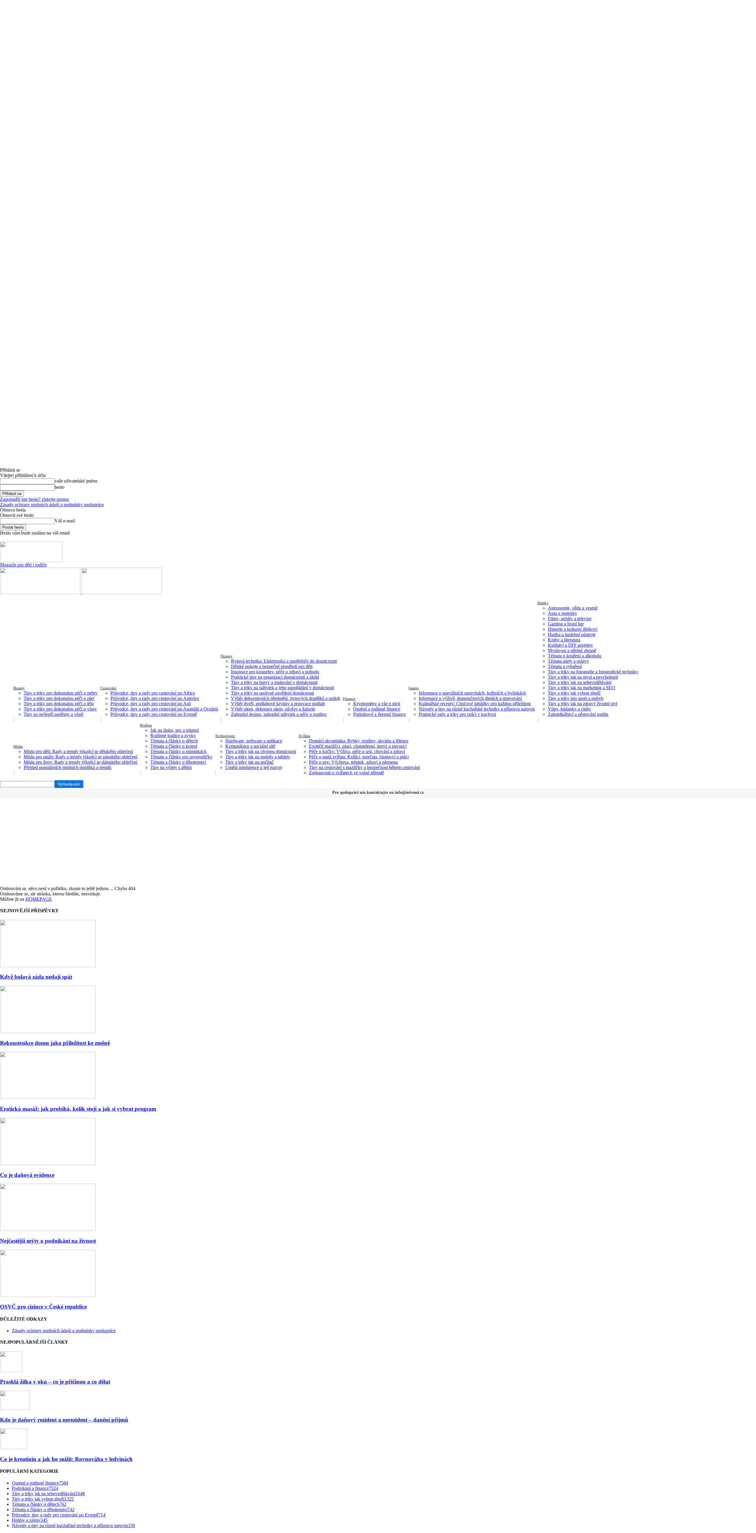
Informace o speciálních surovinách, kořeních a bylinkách (472, 692)
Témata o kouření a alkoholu (574, 655)
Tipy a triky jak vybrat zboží (574, 692)
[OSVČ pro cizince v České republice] (48, 1295)
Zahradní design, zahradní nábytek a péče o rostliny (279, 714)
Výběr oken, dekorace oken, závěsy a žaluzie (273, 708)
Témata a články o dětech (174, 740)
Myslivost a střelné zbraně (572, 650)
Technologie (225, 736)
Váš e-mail (65, 520)
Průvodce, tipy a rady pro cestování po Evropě (153, 714)
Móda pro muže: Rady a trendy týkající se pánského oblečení (80, 756)
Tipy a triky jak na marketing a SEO (581, 687)
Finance (349, 698)
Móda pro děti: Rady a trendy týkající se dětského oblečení (78, 751)
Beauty (19, 688)
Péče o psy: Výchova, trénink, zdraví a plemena (353, 762)
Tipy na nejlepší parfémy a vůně (53, 714)
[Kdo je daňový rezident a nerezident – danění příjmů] (15, 1408)
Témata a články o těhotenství (178, 762)
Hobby (542, 603)
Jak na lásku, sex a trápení (174, 730)
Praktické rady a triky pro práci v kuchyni (457, 714)
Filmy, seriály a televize (570, 618)
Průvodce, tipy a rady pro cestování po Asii (150, 703)
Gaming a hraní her (566, 623)
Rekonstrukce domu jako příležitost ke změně (55, 1043)
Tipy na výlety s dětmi (171, 767)
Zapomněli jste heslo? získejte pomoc (34, 499)
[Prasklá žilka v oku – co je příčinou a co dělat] (11, 1370)
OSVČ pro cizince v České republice (43, 1307)
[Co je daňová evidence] (48, 1163)
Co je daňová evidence (27, 1175)
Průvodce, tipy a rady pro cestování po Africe (152, 692)
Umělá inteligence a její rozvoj (253, 767)
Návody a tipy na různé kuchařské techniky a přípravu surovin (477, 708)
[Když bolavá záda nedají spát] (48, 965)
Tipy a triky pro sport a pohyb (575, 698)
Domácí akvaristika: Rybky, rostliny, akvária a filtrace (358, 740)
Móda (18, 746)
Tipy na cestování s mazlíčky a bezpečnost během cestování (364, 767)
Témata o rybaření (565, 666)
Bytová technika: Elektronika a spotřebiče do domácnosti (284, 661)
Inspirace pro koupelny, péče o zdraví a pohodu (275, 671)
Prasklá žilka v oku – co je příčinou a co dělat (55, 1382)
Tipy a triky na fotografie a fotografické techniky (593, 671)
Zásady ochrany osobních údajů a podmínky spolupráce (52, 504)
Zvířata (304, 736)
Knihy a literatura (564, 639)
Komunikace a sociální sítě (250, 746)
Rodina (146, 725)
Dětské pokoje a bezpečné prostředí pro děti (271, 666)
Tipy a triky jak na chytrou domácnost (260, 751)
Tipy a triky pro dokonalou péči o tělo (59, 703)
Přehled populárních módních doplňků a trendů (67, 767)
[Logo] (41, 592)
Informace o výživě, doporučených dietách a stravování (470, 698)
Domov (226, 656)
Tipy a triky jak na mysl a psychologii (583, 677)
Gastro (413, 688)
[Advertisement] (378, 841)
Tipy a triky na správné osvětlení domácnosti (272, 692)
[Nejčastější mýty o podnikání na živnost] (48, 1229)
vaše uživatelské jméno (76, 480)
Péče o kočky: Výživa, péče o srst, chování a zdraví (357, 751)
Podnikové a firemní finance (379, 714)
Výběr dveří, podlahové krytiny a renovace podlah (278, 703)
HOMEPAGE (38, 899)
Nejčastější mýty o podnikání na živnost (48, 1241)
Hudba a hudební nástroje (572, 634)
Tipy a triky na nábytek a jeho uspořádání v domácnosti (282, 687)
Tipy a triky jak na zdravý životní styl (582, 703)
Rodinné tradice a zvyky (173, 735)
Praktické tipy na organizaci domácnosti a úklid (275, 677)
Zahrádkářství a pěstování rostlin (578, 714)
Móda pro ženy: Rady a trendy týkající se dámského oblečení (80, 762)
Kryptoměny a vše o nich (376, 703)
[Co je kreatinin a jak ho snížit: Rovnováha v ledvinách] (13, 1447)
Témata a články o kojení (173, 746)
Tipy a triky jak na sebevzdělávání (579, 682)
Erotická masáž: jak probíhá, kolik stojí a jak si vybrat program (78, 1109)
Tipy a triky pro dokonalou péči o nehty (60, 692)
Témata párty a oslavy (568, 661)
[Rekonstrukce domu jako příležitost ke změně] (48, 1031)
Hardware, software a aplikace (253, 740)
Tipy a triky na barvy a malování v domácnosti (274, 682)
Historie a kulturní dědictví (572, 629)
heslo (59, 487)
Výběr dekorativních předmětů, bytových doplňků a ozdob (285, 698)
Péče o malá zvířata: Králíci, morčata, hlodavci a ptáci (359, 756)
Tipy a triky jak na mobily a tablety (257, 756)
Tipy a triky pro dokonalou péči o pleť (59, 698)
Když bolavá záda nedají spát (36, 977)
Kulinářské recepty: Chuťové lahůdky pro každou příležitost (475, 703)
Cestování (108, 688)
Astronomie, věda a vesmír (573, 607)
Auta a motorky (562, 613)
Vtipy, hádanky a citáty (569, 708)
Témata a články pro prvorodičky (181, 756)
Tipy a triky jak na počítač (249, 762)
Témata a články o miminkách (178, 751)
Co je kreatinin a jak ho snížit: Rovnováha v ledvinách (66, 1459)
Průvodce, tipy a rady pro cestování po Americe (154, 698)
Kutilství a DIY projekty (570, 645)
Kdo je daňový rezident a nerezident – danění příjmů (64, 1420)
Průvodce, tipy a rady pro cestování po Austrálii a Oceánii (164, 708)
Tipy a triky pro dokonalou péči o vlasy (60, 708)
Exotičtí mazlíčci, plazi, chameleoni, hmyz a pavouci (358, 746)
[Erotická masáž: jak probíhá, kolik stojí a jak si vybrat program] (48, 1097)
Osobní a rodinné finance (376, 708)
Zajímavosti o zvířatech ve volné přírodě (346, 772)
